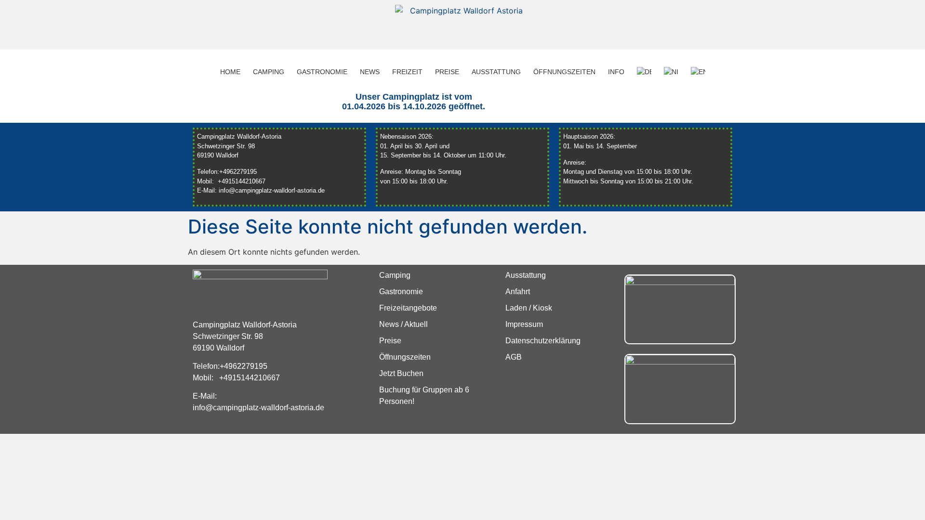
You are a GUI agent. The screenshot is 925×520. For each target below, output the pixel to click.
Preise (447, 72)
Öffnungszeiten (564, 72)
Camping (268, 72)
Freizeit (407, 72)
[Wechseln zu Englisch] (698, 71)
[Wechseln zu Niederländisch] (671, 71)
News (370, 72)
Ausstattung (496, 72)
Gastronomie (322, 72)
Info (616, 72)
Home (230, 72)
